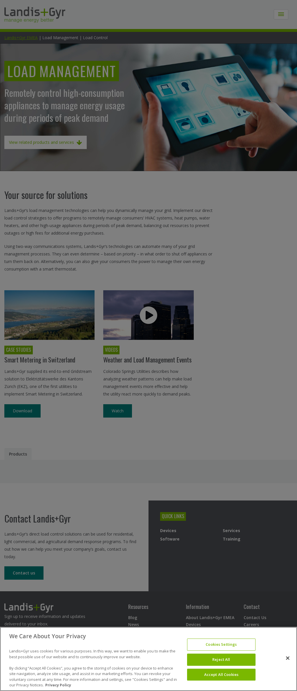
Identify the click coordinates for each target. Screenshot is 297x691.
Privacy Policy (58, 685)
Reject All (221, 659)
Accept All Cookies (221, 674)
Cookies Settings (221, 644)
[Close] (287, 658)
